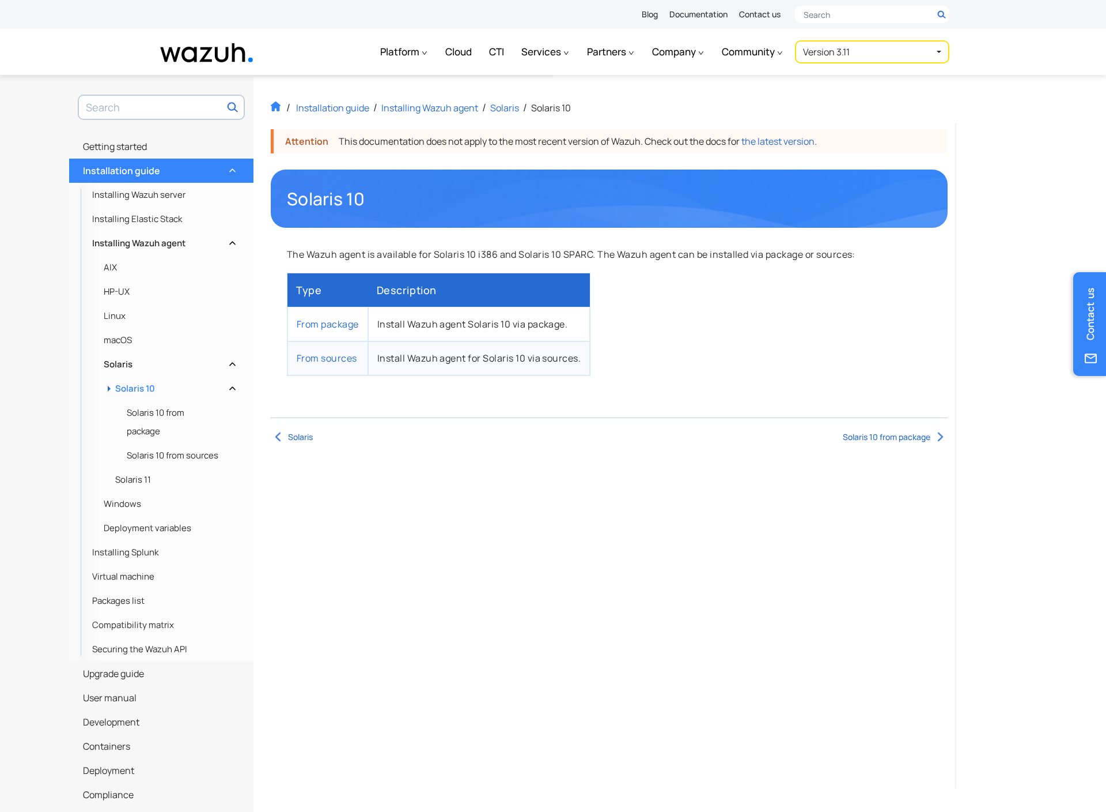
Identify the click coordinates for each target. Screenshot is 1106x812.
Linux (115, 316)
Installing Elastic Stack (137, 219)
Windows (122, 504)
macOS (118, 340)
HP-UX (117, 291)
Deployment (108, 770)
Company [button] (675, 51)
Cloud (458, 51)
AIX (110, 267)
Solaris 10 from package (155, 422)
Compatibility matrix (133, 625)
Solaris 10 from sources (172, 455)
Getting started (115, 146)
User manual (110, 697)
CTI (496, 51)
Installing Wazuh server (138, 195)
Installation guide (158, 168)
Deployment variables (147, 528)
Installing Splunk (125, 552)
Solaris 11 (133, 479)
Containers (106, 746)
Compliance (108, 794)
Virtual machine (123, 576)
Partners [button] (607, 51)
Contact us (760, 14)
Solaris (168, 361)
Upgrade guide (113, 673)
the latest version (778, 141)
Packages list (118, 601)
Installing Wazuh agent (162, 240)
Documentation (698, 14)
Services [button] (542, 51)
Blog (650, 14)
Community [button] (749, 51)
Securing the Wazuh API (139, 649)
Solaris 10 (174, 385)
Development (111, 722)
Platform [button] (400, 51)
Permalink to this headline (371, 199)
